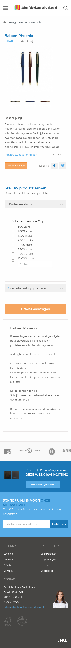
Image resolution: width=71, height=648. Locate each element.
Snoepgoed (47, 570)
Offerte (8, 565)
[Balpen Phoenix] (30, 69)
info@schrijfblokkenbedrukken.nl (24, 606)
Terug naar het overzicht (25, 22)
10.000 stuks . (26, 258)
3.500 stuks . (26, 249)
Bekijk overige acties (42, 484)
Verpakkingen (48, 559)
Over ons (8, 559)
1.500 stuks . (25, 235)
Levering (8, 553)
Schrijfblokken (48, 553)
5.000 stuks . (26, 253)
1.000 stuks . (26, 231)
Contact (8, 570)
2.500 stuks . (26, 244)
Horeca (45, 565)
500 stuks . (25, 226)
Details (57, 154)
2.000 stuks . (26, 240)
